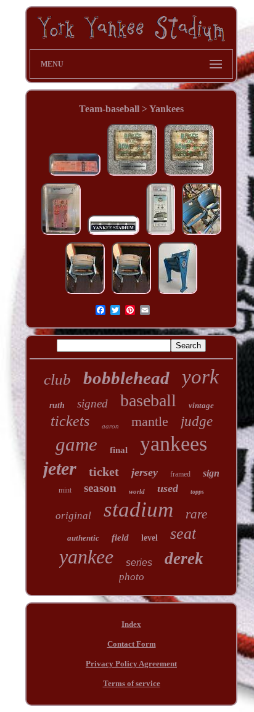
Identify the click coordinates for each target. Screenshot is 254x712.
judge (197, 421)
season (100, 487)
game (76, 444)
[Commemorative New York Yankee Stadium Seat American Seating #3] (85, 293)
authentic (83, 537)
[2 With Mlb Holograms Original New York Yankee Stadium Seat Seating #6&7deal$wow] (201, 234)
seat (183, 533)
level (149, 537)
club (57, 379)
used (167, 488)
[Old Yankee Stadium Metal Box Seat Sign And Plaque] (132, 175)
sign (211, 473)
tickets (70, 421)
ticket (104, 471)
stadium (138, 509)
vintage (201, 405)
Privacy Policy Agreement (131, 663)
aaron (110, 426)
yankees (173, 443)
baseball (148, 400)
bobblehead (126, 378)
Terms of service (131, 683)
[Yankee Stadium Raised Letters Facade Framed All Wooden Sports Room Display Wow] (113, 234)
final (119, 450)
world (137, 491)
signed (92, 403)
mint (65, 490)
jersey (144, 472)
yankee (86, 557)
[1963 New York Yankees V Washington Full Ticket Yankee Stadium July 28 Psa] (74, 175)
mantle (149, 421)
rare (196, 514)
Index (131, 624)
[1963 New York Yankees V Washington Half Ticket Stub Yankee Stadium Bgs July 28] (61, 234)
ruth (57, 405)
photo (131, 577)
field (120, 537)
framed (180, 474)
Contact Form (131, 644)
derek (184, 558)
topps (197, 491)
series (139, 562)
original (73, 516)
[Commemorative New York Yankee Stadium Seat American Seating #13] (177, 293)
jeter (59, 468)
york (200, 377)
